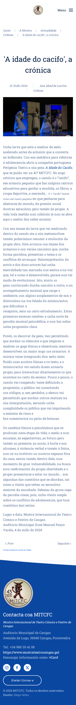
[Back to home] (38, 10)
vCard (53, 657)
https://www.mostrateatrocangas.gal (31, 652)
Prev (10, 543)
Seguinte (63, 543)
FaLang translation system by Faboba (17, 550)
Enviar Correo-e (22, 680)
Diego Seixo (21, 695)
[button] (65, 10)
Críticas (38, 90)
